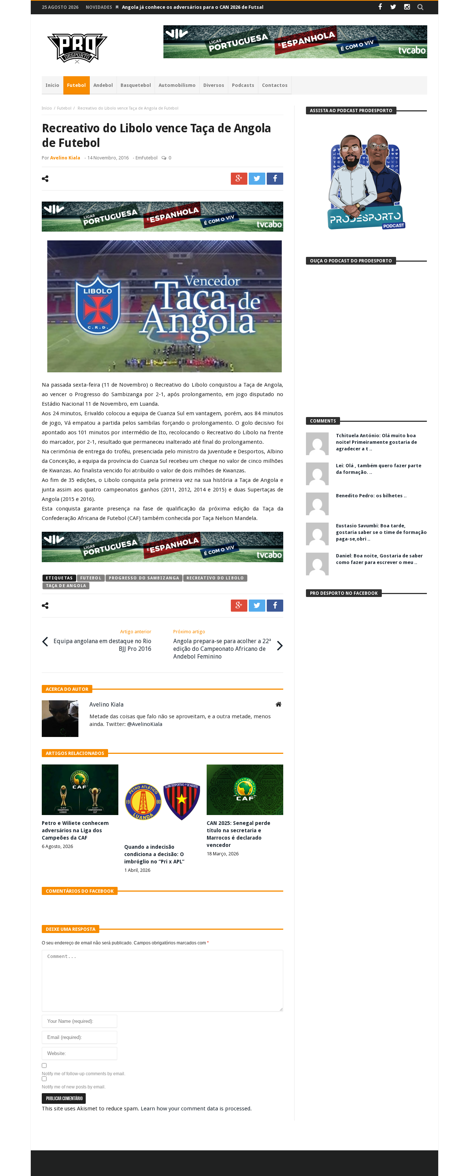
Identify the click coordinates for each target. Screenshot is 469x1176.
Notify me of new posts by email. (74, 1087)
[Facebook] (380, 7)
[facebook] (275, 179)
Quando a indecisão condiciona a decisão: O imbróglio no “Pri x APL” (154, 854)
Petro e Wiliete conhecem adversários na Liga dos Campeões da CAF (75, 830)
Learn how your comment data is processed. (196, 1108)
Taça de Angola (66, 585)
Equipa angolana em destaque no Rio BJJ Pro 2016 (102, 640)
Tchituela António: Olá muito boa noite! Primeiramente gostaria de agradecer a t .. (376, 442)
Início (47, 108)
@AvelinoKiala (144, 724)
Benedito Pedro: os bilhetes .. (371, 495)
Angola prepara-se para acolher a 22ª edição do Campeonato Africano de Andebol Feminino (222, 644)
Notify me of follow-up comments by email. (83, 1073)
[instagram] (407, 7)
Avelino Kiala (65, 158)
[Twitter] (393, 7)
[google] (239, 179)
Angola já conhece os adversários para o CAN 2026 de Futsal (192, 7)
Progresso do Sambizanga (144, 578)
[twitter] (257, 179)
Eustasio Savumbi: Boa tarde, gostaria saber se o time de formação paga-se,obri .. (381, 532)
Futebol (64, 108)
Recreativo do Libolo (215, 578)
